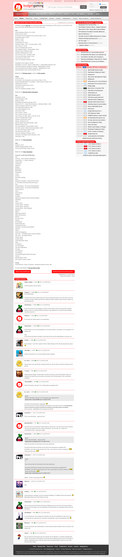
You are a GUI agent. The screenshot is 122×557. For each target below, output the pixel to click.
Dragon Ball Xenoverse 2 (92, 111)
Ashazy (26, 491)
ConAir (26, 340)
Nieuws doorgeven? (96, 18)
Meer (98, 14)
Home (16, 18)
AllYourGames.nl (92, 92)
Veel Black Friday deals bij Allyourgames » (63, 271)
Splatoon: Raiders (86, 45)
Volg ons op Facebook (81, 1)
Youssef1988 (28, 381)
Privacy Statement (66, 549)
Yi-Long (26, 371)
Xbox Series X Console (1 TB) (94, 88)
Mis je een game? (84, 18)
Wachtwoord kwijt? (99, 10)
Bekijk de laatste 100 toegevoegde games (94, 155)
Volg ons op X (57, 1)
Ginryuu (26, 481)
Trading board (63, 546)
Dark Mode (106, 1)
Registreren (92, 10)
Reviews (51, 18)
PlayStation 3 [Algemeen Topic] (96, 129)
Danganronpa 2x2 (91, 133)
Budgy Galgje (91, 86)
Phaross (26, 315)
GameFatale (27, 305)
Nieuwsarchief (41, 546)
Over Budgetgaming (48, 549)
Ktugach (26, 292)
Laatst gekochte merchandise (96, 136)
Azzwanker (27, 412)
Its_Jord (26, 360)
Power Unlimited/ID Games (95, 106)
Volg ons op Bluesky (68, 1)
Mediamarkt (91, 79)
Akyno (26, 533)
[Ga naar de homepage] (28, 7)
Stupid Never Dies (93, 153)
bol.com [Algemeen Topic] (95, 122)
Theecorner (91, 108)
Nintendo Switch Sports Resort (94, 102)
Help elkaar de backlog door (95, 90)
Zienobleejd (27, 512)
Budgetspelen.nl (87, 549)
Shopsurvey (29, 18)
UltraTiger (27, 350)
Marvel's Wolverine (85, 34)
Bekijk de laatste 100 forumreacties (92, 138)
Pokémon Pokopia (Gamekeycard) (90, 38)
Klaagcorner (91, 74)
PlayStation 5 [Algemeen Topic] (96, 72)
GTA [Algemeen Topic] (94, 113)
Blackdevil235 (28, 423)
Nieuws (22, 18)
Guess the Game (92, 124)
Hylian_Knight (28, 282)
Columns (58, 18)
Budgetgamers (67, 18)
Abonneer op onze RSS (95, 1)
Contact (75, 18)
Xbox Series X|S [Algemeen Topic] (97, 76)
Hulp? (105, 10)
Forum (36, 18)
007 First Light (84, 40)
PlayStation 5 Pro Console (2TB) (89, 25)
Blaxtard (26, 523)
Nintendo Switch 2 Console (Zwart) (90, 43)
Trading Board (43, 18)
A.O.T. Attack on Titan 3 (94, 150)
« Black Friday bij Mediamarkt (22, 271)
